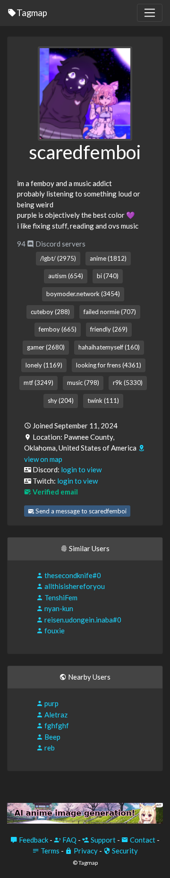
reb (49, 747)
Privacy (85, 850)
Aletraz (55, 714)
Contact (141, 839)
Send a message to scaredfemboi (80, 511)
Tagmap (32, 12)
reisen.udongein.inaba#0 (82, 619)
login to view (81, 469)
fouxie (54, 630)
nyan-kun (58, 608)
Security (124, 850)
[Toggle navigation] (149, 13)
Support (102, 839)
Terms (49, 850)
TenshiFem (60, 597)
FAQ (68, 839)
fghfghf (56, 725)
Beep (51, 737)
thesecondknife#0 (72, 575)
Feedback (32, 839)
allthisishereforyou (74, 586)
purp (51, 703)
